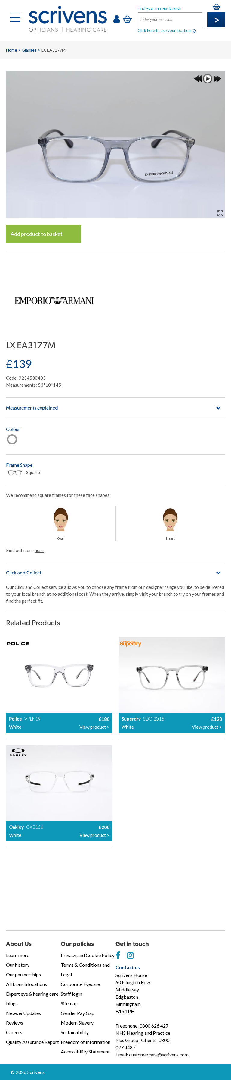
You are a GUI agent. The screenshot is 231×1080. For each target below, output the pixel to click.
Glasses (29, 49)
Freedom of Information (85, 1042)
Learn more (17, 955)
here (39, 550)
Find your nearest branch (159, 8)
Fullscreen (220, 213)
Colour (13, 429)
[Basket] (127, 19)
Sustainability (75, 1032)
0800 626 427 (154, 1025)
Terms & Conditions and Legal (85, 969)
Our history (17, 965)
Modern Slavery (77, 1022)
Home (11, 49)
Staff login (71, 994)
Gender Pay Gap (77, 1013)
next (217, 78)
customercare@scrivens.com (159, 1054)
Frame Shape (19, 465)
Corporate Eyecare (80, 984)
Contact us (128, 967)
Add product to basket (37, 234)
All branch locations (26, 984)
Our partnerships (23, 974)
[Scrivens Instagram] (130, 955)
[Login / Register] (116, 20)
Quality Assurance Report (32, 1042)
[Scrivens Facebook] (118, 955)
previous (198, 78)
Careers (14, 1032)
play (207, 78)
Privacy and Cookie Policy (88, 955)
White (12, 439)
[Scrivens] (68, 19)
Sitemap (69, 1003)
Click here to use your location (165, 30)
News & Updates (23, 1013)
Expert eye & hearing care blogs (32, 998)
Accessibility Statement (85, 1051)
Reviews (14, 1022)
